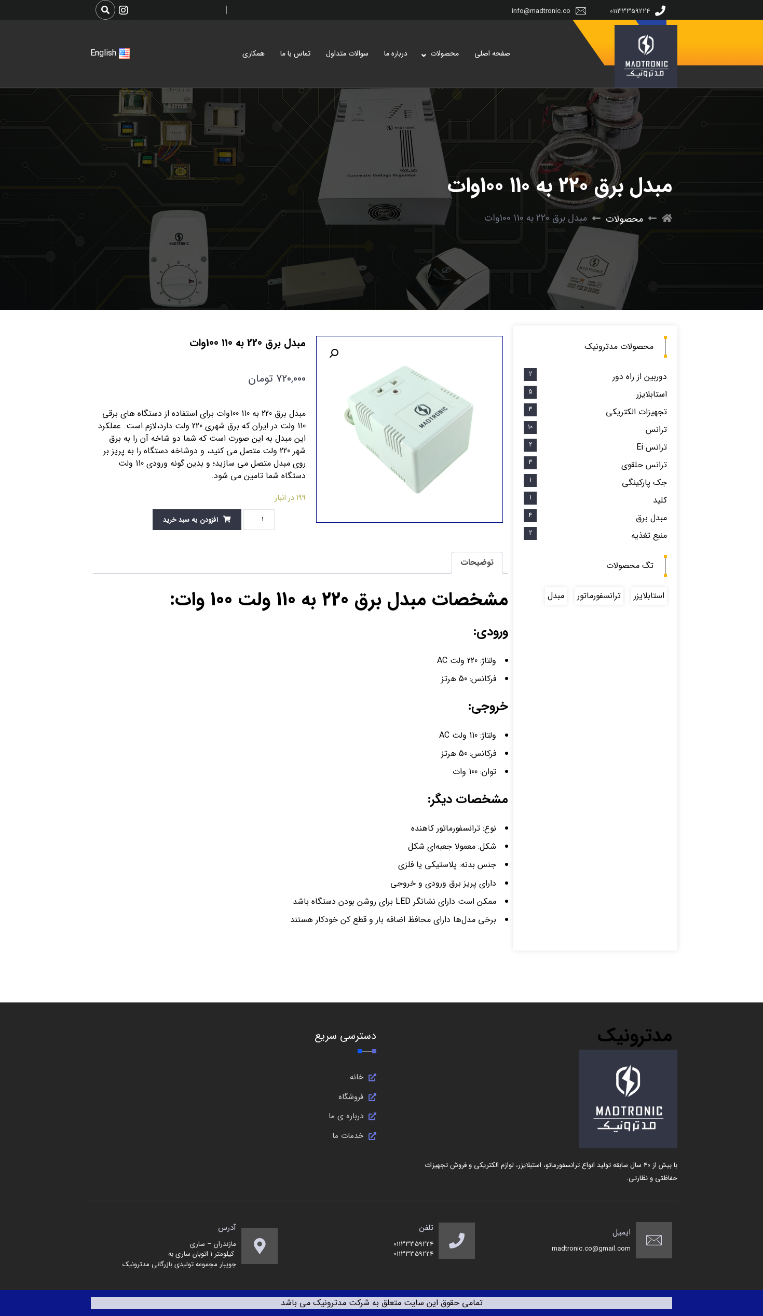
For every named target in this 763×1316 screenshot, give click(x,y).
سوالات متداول (347, 53)
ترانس (656, 429)
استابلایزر (651, 394)
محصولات (444, 53)
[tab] (477, 563)
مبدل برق (651, 517)
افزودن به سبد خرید (190, 519)
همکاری (253, 53)
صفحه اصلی (492, 53)
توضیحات (477, 562)
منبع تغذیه (649, 535)
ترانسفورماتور (599, 595)
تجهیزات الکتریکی (636, 411)
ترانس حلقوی (644, 464)
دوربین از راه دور (639, 376)
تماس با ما (295, 53)
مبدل (556, 595)
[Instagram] (123, 10)
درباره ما (395, 53)
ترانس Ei (651, 447)
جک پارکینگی (644, 482)
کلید (660, 500)
